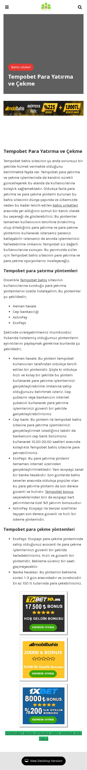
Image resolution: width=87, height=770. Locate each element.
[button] (7, 7)
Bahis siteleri (21, 67)
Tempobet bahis (33, 280)
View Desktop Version (45, 761)
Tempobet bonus (59, 491)
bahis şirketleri (65, 205)
